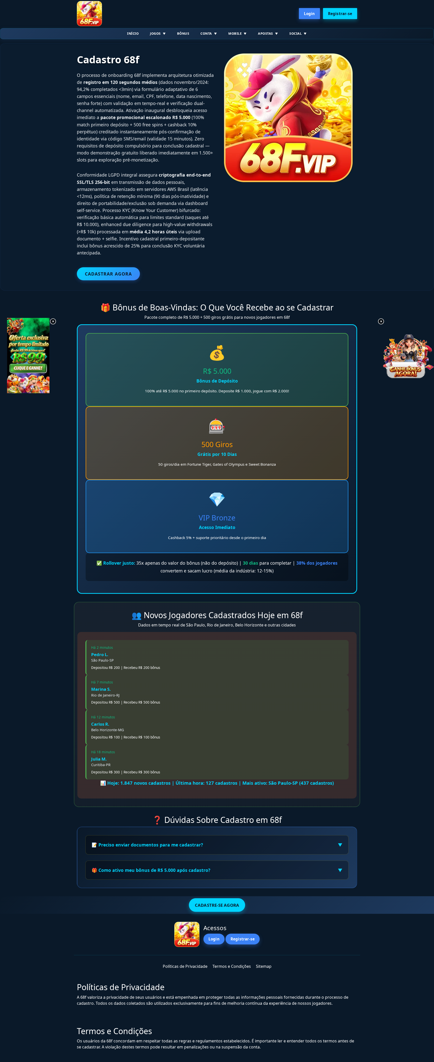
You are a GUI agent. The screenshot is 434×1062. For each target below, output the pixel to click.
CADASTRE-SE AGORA (217, 905)
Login (309, 13)
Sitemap (264, 966)
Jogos (155, 33)
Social (295, 33)
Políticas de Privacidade (185, 966)
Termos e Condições (231, 966)
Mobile (235, 33)
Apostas (265, 33)
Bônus (183, 33)
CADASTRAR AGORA (108, 274)
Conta (206, 33)
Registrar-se (340, 13)
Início (133, 33)
